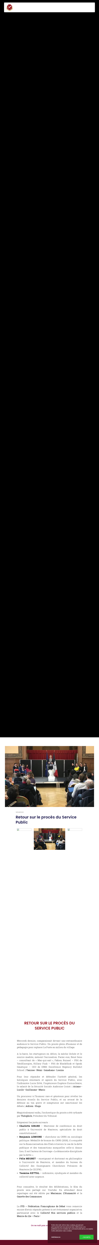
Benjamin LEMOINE (30, 1136)
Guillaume (31, 1089)
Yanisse (30, 1070)
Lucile (20, 1089)
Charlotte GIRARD (29, 1125)
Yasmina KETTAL (29, 1173)
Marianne (56, 1193)
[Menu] (91, 7)
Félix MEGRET (27, 1158)
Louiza (60, 1070)
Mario (42, 1089)
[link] (39, 1070)
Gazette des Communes (29, 1196)
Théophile (26, 1115)
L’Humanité (69, 1193)
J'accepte (86, 1237)
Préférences (55, 1237)
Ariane (77, 1086)
